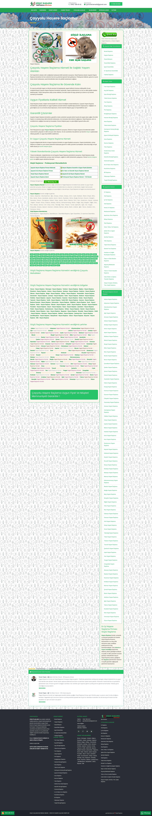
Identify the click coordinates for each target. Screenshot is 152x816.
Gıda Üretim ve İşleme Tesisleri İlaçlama (110, 777)
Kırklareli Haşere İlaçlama (111, 453)
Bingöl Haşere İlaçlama (110, 344)
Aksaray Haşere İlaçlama (111, 570)
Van (53, 263)
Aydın (70, 254)
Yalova (40, 265)
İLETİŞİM (114, 10)
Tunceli (40, 263)
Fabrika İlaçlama (108, 74)
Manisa (31, 260)
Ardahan (32, 265)
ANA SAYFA (34, 10)
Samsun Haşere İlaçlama (111, 517)
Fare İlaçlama (108, 102)
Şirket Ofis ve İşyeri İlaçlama (108, 752)
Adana (31, 254)
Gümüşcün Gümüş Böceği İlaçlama (63, 770)
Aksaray (67, 263)
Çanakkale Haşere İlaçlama (111, 363)
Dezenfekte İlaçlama (109, 63)
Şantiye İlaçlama (108, 237)
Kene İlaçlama (108, 121)
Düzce (58, 265)
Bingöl (83, 254)
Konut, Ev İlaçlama (109, 207)
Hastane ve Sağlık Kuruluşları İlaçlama (110, 766)
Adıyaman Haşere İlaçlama (111, 303)
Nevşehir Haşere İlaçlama (111, 498)
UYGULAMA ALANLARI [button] (79, 10)
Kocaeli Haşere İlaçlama (110, 461)
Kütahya (90, 258)
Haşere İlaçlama (108, 55)
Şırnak (91, 263)
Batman (87, 263)
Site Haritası (104, 719)
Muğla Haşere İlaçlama (110, 490)
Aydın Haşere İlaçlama (110, 332)
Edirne (60, 256)
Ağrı (49, 254)
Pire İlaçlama (107, 110)
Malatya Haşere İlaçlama (111, 472)
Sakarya (72, 260)
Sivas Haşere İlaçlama (110, 529)
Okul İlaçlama (108, 223)
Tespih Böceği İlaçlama (110, 180)
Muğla (49, 260)
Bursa (31, 256)
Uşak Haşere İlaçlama (110, 552)
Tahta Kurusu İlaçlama (110, 98)
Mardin (44, 260)
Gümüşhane (95, 256)
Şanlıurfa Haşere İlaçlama (111, 548)
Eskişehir (79, 256)
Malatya (95, 258)
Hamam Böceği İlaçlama (111, 117)
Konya (86, 258)
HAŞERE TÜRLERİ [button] (65, 10)
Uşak (50, 263)
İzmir (53, 258)
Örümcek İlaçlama (109, 161)
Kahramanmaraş (38, 260)
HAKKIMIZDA (43, 10)
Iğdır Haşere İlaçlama (110, 601)
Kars (57, 258)
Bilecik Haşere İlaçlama (110, 340)
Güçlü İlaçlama (119, 813)
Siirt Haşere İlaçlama (110, 521)
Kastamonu (61, 258)
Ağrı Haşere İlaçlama (110, 313)
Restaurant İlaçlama (109, 211)
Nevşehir (57, 260)
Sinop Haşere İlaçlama (110, 525)
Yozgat (57, 263)
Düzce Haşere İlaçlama (110, 620)
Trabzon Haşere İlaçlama (111, 541)
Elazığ (64, 256)
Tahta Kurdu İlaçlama (110, 125)
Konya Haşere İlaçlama (110, 465)
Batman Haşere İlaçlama (111, 585)
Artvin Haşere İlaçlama (110, 328)
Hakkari (31, 258)
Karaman (77, 263)
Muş (53, 260)
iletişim (88, 132)
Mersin (44, 258)
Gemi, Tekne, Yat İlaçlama (111, 227)
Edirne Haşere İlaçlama (110, 383)
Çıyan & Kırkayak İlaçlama (111, 135)
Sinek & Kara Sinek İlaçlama (61, 784)
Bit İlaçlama (107, 172)
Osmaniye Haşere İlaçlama (111, 616)
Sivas (89, 260)
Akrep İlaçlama (108, 106)
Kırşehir (77, 258)
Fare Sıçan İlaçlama (109, 86)
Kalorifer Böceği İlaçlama (111, 157)
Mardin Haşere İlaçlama (110, 486)
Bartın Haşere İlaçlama (110, 593)
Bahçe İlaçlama (108, 219)
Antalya (61, 254)
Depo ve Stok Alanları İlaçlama (108, 768)
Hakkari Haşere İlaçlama (111, 416)
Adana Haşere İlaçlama (110, 299)
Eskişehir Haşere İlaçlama (111, 398)
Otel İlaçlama (107, 196)
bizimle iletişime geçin (46, 146)
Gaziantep (84, 256)
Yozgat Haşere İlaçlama (110, 560)
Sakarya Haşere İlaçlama (111, 513)
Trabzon (36, 263)
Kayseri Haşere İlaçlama (110, 449)
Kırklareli (72, 258)
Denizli (50, 256)
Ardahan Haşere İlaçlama (111, 597)
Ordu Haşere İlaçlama (110, 506)
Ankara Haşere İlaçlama (110, 321)
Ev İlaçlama (107, 192)
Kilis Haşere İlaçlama (110, 613)
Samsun (77, 260)
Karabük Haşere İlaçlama (111, 609)
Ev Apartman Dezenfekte (111, 71)
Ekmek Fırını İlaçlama (110, 248)
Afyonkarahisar (43, 254)
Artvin (66, 254)
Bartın (96, 263)
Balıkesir (74, 254)
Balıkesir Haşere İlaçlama (111, 336)
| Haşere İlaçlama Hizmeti (39, 328)
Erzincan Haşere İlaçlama (111, 391)
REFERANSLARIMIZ (104, 10)
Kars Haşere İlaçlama (110, 439)
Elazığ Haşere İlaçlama (110, 387)
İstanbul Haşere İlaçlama (111, 431)
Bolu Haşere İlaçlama (110, 352)
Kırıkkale (82, 263)
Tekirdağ (93, 260)
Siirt (81, 260)
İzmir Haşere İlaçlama (110, 435)
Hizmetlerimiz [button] (53, 10)
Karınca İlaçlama (108, 143)
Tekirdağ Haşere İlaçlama (111, 533)
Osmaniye (53, 265)
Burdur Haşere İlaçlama (110, 356)
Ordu (65, 260)
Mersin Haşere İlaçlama (110, 428)
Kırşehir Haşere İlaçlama (111, 457)
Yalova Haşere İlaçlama (110, 605)
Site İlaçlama (107, 204)
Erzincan (68, 256)
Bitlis (87, 254)
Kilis (49, 265)
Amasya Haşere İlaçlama (111, 317)
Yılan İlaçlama (108, 147)
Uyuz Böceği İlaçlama (110, 94)
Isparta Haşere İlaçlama (110, 424)
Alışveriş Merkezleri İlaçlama (108, 771)
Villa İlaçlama (108, 241)
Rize (69, 260)
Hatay (36, 258)
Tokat (31, 263)
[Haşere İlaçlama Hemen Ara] (109, 32)
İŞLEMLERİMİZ (92, 10)
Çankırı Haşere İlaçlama (110, 367)
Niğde (61, 260)
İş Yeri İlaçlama (108, 200)
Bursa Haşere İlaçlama (110, 359)
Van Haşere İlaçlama (110, 556)
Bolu (91, 254)
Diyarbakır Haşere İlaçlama (111, 379)
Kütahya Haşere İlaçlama (111, 469)
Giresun (89, 256)
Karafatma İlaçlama (109, 168)
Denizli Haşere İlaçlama (110, 375)
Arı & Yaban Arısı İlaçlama (111, 164)
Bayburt (72, 263)
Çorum (45, 256)
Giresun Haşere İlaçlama (111, 406)
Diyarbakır (55, 256)
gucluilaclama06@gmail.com (96, 4)
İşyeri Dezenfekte (109, 67)
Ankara (57, 254)
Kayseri (67, 258)
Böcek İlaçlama (108, 51)
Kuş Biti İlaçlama (108, 90)
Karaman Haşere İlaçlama (111, 578)
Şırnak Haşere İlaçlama (110, 589)
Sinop (85, 260)
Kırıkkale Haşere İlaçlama (111, 582)
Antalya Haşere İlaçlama (111, 325)
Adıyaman (37, 254)
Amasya (53, 254)
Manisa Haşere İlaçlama (111, 476)
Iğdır (36, 265)
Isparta (40, 258)
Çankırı (41, 256)
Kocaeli (81, 258)
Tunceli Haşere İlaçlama (110, 544)
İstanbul (49, 258)
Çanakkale (36, 256)
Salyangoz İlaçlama (109, 176)
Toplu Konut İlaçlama (110, 245)
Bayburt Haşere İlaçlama (111, 574)
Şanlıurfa (45, 263)
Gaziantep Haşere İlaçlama (111, 402)
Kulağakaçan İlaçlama (110, 114)
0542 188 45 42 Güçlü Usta (109, 39)
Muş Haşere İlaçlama (110, 494)
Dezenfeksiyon (108, 59)
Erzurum (74, 256)
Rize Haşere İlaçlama (110, 510)
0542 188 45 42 (76, 4)
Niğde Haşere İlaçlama (110, 502)
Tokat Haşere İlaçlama (110, 537)
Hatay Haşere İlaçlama (110, 420)
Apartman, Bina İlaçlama (111, 215)
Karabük (45, 265)
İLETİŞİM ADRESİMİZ (115, 4)
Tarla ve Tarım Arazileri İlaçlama (108, 774)
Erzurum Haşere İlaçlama (111, 394)
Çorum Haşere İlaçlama (110, 371)
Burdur (94, 254)
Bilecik (79, 254)
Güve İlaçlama (108, 139)
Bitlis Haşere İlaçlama (110, 348)
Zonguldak (62, 263)
